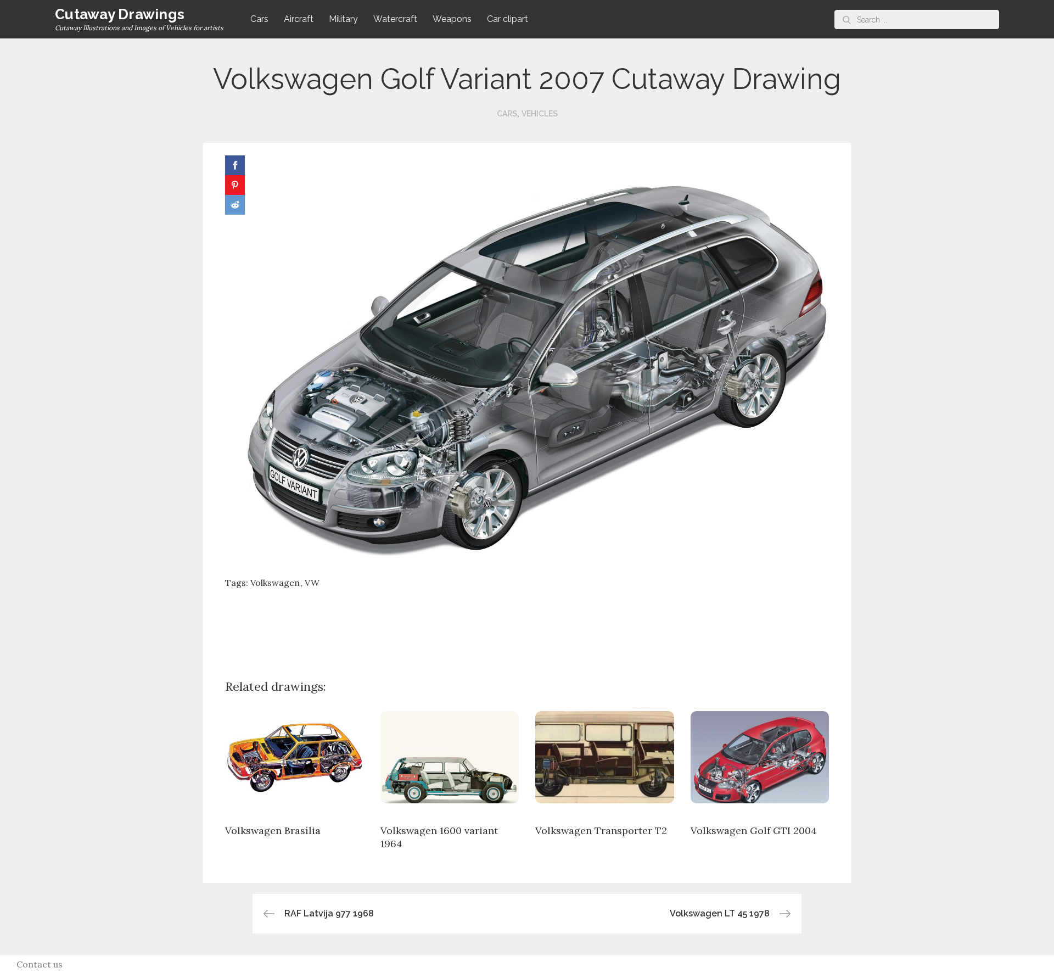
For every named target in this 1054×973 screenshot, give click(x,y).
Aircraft (298, 19)
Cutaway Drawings (119, 14)
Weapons (452, 19)
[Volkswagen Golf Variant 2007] (527, 360)
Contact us (39, 964)
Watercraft (395, 19)
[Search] (846, 19)
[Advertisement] (527, 625)
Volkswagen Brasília (273, 830)
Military (343, 19)
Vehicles (540, 113)
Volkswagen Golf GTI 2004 (754, 830)
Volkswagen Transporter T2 (601, 830)
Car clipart (507, 19)
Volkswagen (275, 582)
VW (312, 582)
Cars (259, 19)
